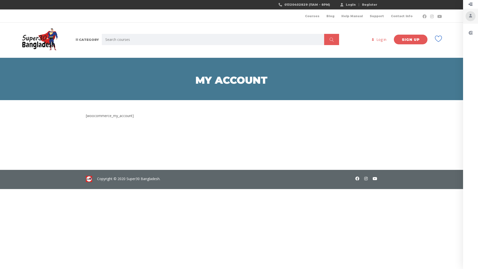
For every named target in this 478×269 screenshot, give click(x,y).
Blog (330, 16)
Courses (312, 16)
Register (369, 4)
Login (351, 4)
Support (377, 16)
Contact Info (402, 16)
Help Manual (352, 16)
